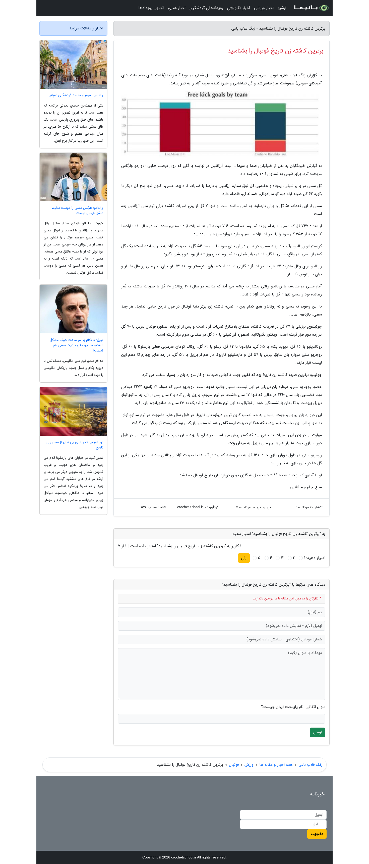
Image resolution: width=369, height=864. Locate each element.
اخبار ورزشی (264, 8)
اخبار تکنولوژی (238, 8)
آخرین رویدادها (151, 8)
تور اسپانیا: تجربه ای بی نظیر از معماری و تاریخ (74, 445)
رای (244, 558)
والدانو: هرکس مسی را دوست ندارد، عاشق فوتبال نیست (77, 210)
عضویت (317, 834)
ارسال (317, 732)
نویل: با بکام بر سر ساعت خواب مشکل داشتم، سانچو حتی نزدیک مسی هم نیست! (76, 345)
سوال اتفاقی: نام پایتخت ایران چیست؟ (293, 707)
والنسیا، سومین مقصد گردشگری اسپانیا (76, 95)
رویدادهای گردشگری (206, 8)
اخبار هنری (177, 8)
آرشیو (282, 8)
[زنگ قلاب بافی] (311, 8)
